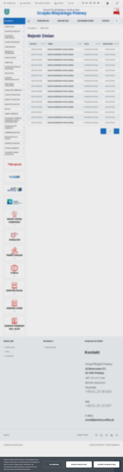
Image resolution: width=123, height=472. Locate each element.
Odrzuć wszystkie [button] (79, 464)
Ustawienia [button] (54, 464)
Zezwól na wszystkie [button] (107, 464)
